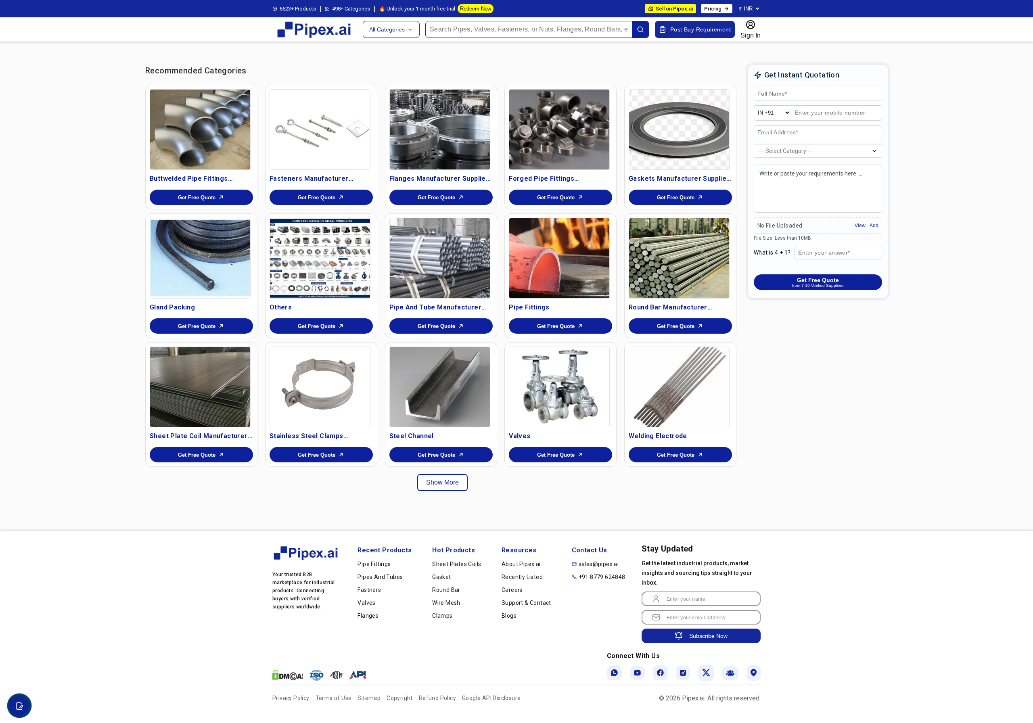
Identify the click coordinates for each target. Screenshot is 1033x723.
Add (874, 225)
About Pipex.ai (521, 564)
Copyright (400, 698)
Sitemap (369, 698)
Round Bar (446, 590)
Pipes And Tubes (380, 577)
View (860, 225)
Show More (442, 482)
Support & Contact (526, 603)
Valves (366, 603)
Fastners (369, 590)
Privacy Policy (290, 698)
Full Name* (771, 94)
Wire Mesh (446, 603)
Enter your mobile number (831, 113)
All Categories (387, 29)
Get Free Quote (196, 197)
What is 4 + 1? (772, 252)
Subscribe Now (708, 636)
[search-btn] (640, 29)
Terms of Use (334, 698)
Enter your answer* (823, 253)
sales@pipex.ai (599, 564)
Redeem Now (475, 9)
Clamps (442, 615)
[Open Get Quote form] (19, 706)
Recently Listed (522, 577)
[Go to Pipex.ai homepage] (314, 37)
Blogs (509, 615)
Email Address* (778, 133)
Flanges (368, 615)
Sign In (750, 35)
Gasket (441, 577)
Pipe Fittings (374, 564)
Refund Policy (437, 698)
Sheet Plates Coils (456, 564)
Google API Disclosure (491, 698)
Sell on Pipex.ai (674, 9)
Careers (512, 590)
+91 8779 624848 (602, 577)
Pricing (712, 9)
